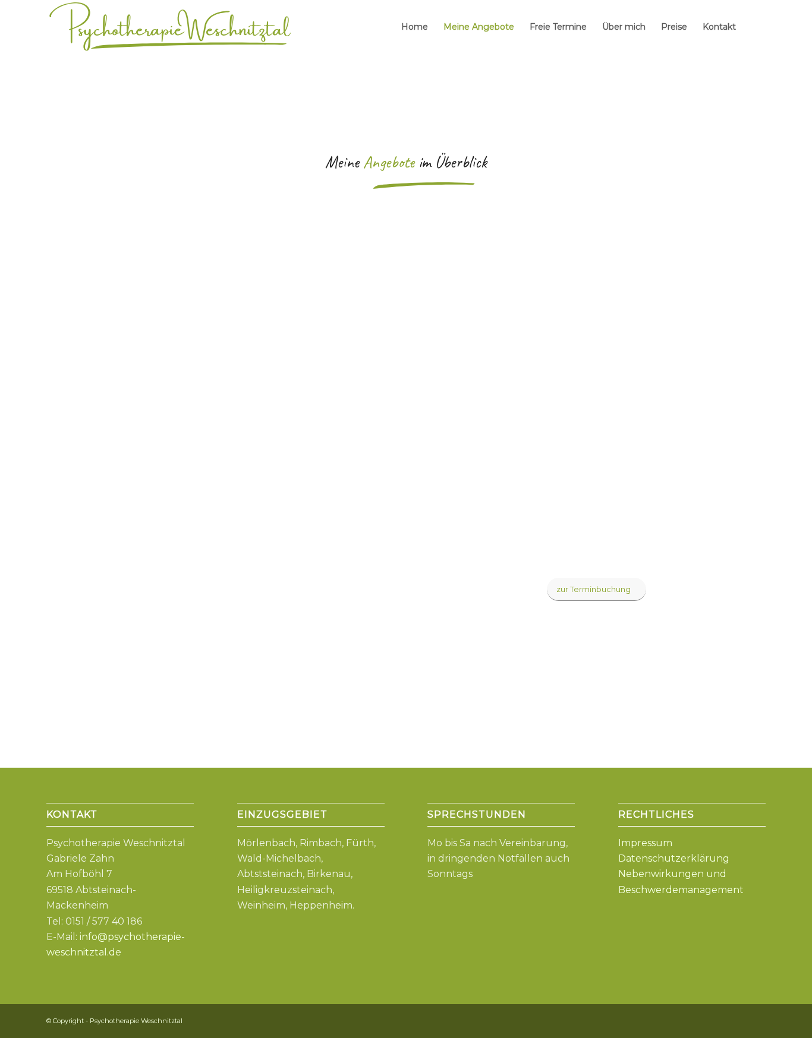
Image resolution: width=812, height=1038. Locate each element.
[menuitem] (415, 26)
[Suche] (755, 26)
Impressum (645, 843)
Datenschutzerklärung (673, 858)
